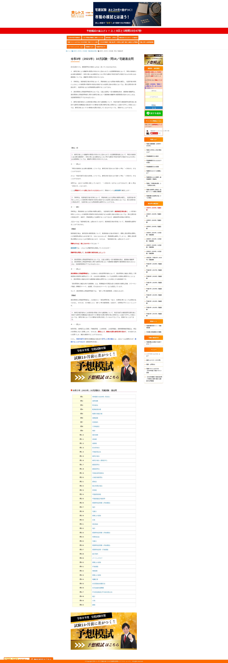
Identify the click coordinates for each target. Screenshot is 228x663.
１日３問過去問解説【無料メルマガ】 (93, 37)
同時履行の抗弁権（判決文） (101, 396)
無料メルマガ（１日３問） (153, 360)
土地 (93, 600)
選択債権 (95, 435)
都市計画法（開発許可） (100, 460)
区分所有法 (95, 447)
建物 (93, 605)
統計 (93, 596)
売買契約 (95, 422)
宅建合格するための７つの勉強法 (128, 37)
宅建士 (94, 511)
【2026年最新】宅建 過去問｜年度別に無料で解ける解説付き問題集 (119, 42)
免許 (93, 507)
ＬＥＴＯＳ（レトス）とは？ (75, 46)
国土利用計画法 (97, 486)
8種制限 (94, 571)
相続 (93, 430)
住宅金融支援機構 (98, 588)
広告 (93, 520)
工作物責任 (95, 426)
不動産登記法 (96, 452)
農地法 (94, 481)
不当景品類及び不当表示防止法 (102, 592)
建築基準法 (95, 464)
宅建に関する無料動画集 (146, 42)
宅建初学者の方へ (101, 46)
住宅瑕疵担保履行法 (98, 583)
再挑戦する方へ (90, 46)
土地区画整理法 (97, 477)
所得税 (94, 490)
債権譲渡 (95, 418)
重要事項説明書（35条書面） (101, 503)
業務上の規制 (96, 515)
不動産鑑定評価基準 (98, 498)
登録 (154, 105)
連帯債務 (95, 401)
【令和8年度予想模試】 (74, 37)
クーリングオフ (97, 558)
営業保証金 (95, 537)
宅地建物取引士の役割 (152, 166)
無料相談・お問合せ (111, 37)
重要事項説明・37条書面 (100, 549)
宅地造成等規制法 (98, 473)
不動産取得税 (96, 494)
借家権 (94, 443)
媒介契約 (95, 554)
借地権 (94, 439)
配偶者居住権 (96, 409)
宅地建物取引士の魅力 (152, 156)
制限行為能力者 (97, 413)
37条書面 (95, 566)
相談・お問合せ (150, 364)
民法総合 (95, 405)
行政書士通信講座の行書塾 (153, 332)
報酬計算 (95, 579)
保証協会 (95, 524)
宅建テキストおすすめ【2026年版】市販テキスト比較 (82, 42)
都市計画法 (95, 456)
